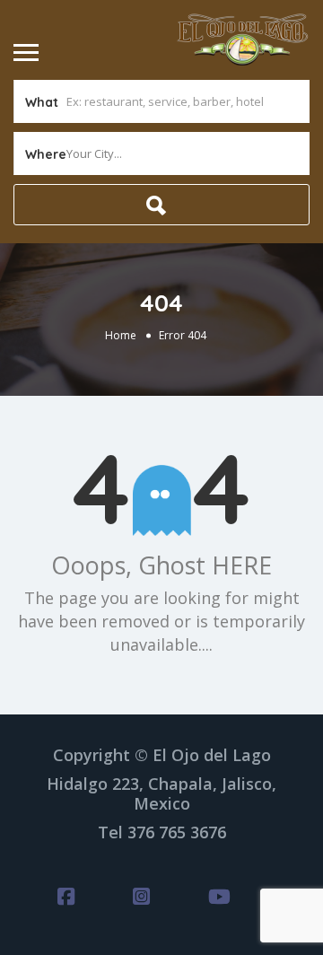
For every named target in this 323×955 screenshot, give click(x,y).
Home (120, 335)
